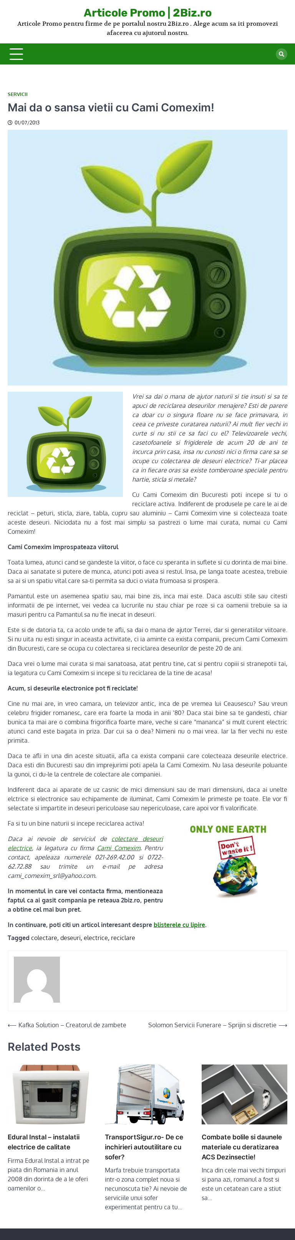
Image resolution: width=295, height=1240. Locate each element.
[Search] (281, 54)
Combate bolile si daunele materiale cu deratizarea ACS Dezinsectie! (242, 1147)
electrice (96, 938)
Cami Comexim (118, 848)
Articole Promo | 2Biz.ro (148, 12)
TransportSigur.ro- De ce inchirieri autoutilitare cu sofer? (144, 1147)
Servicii (18, 94)
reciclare (123, 938)
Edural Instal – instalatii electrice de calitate (44, 1142)
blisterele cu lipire (179, 925)
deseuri (70, 938)
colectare (44, 938)
